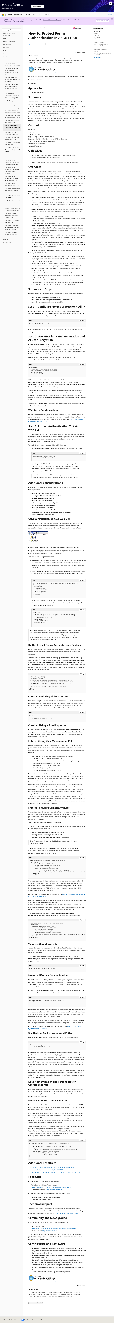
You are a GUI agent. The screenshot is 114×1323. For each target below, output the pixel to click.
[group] (57, 868)
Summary (96, 33)
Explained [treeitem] (6, 51)
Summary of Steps (99, 42)
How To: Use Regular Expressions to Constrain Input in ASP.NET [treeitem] (12, 215)
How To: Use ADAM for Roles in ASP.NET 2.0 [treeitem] (12, 144)
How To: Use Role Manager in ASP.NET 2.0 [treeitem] (12, 221)
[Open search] (105, 14)
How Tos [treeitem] (7, 60)
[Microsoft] (3, 15)
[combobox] (11, 30)
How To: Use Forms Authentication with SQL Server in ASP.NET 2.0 (52, 1167)
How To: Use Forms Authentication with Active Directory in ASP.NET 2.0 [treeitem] (12, 162)
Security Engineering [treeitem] (9, 41)
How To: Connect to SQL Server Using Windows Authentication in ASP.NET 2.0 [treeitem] (12, 87)
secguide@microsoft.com (54, 1190)
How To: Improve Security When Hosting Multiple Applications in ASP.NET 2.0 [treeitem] (12, 110)
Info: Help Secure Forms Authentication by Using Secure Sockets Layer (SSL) (55, 1172)
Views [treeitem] (5, 38)
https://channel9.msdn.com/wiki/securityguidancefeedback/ (50, 1187)
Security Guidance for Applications (43, 28)
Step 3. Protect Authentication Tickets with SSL (102, 54)
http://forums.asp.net (49, 1231)
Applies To (97, 31)
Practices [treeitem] (5, 239)
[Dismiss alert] (110, 3)
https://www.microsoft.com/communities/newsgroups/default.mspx (53, 1228)
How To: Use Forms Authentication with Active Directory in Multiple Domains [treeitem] (12, 170)
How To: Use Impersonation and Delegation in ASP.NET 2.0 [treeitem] (12, 191)
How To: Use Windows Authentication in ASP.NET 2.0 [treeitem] (12, 234)
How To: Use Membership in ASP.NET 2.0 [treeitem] (12, 202)
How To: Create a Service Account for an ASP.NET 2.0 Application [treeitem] (12, 79)
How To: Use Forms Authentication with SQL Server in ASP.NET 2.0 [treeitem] (11, 178)
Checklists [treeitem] (6, 48)
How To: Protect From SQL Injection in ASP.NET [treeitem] (12, 138)
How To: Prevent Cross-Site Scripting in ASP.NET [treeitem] (12, 121)
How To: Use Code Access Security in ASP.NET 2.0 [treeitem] (12, 156)
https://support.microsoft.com (67, 1213)
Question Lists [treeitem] (7, 243)
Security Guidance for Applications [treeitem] (9, 34)
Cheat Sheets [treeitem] (7, 44)
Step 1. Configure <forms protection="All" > (101, 45)
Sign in (110, 14)
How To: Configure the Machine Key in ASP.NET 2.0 (47, 1170)
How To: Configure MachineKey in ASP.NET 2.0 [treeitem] (12, 64)
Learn (30, 28)
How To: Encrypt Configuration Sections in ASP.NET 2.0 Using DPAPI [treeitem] (12, 96)
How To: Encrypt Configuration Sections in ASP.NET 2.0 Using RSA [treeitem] (12, 103)
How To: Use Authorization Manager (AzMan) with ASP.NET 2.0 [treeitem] (12, 150)
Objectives (97, 37)
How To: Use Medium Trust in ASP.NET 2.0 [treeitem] (12, 197)
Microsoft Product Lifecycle (52, 20)
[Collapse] (20, 26)
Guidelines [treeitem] (6, 54)
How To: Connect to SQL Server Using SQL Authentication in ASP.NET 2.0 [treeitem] (12, 71)
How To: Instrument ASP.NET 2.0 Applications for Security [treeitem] (13, 116)
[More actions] (84, 28)
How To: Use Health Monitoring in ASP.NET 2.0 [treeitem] (12, 184)
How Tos (57, 28)
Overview (96, 40)
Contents (96, 35)
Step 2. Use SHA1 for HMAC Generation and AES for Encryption (101, 49)
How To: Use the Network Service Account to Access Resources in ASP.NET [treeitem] (12, 227)
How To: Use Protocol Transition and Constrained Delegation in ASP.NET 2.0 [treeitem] (12, 208)
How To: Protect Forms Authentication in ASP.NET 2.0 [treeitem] (12, 127)
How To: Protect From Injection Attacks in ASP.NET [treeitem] (12, 133)
